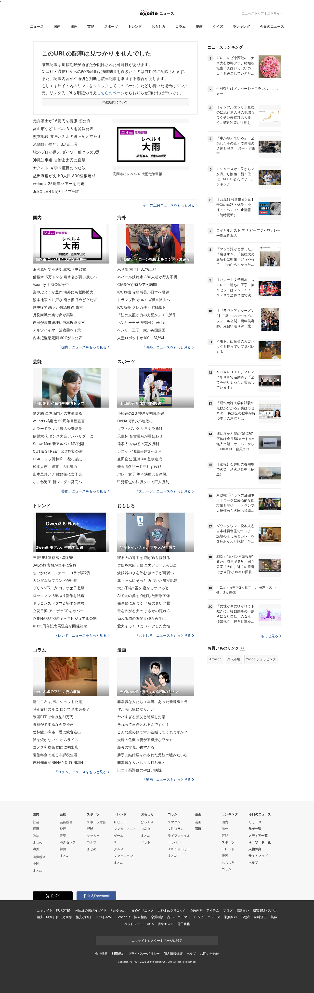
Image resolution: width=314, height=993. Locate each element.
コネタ (145, 829)
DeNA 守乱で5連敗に (135, 421)
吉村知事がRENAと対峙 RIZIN (58, 762)
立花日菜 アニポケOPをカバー (58, 611)
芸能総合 (66, 822)
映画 (63, 829)
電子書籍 (183, 924)
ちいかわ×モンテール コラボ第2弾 (62, 572)
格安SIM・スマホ (265, 910)
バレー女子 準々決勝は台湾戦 (142, 474)
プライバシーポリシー (144, 953)
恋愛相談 (157, 917)
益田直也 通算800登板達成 (139, 459)
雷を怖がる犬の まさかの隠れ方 (143, 611)
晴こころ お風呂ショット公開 (57, 701)
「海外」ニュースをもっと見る (166, 347)
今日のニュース (272, 26)
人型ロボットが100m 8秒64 (140, 337)
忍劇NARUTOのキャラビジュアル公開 (65, 618)
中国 (36, 863)
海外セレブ (68, 842)
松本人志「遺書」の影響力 (55, 466)
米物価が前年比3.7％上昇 (55, 144)
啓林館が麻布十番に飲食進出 (57, 732)
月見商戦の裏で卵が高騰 (53, 315)
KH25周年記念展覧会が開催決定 (60, 626)
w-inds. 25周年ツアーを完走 (58, 183)
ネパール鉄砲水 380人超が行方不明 (147, 277)
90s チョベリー (179, 849)
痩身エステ (165, 924)
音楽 (63, 835)
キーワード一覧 (260, 842)
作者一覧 (255, 829)
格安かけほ (84, 917)
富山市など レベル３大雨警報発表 (63, 128)
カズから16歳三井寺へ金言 (139, 451)
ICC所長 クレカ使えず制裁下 (141, 307)
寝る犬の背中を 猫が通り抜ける (143, 557)
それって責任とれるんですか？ (143, 724)
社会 (36, 822)
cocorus (124, 917)
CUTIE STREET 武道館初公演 (58, 451)
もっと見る (269, 636)
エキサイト (275, 13)
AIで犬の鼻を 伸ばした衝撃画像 (143, 595)
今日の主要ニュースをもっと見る (169, 205)
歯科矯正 (260, 917)
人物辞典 (255, 849)
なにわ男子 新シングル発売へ (57, 481)
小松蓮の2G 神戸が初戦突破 (140, 413)
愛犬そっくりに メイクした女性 (143, 626)
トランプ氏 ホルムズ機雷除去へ (143, 299)
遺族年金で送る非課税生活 (55, 755)
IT (115, 842)
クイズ (218, 26)
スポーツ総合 (96, 822)
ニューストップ (253, 13)
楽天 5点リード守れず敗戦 (139, 466)
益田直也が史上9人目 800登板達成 (64, 175)
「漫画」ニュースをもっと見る (166, 779)
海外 (73, 26)
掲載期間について (115, 102)
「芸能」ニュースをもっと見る (82, 491)
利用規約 (118, 953)
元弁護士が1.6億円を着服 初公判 (62, 120)
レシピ (199, 917)
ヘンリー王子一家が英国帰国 (141, 330)
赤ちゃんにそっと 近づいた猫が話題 (147, 580)
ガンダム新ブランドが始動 (55, 580)
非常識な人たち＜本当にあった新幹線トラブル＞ (155, 701)
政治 (36, 835)
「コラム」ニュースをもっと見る (80, 772)
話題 (198, 829)
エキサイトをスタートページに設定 (157, 940)
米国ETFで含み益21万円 (53, 717)
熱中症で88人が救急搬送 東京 (58, 307)
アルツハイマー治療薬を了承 (57, 330)
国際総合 (39, 857)
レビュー (120, 822)
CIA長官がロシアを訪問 (137, 284)
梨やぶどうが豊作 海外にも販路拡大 (63, 292)
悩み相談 (140, 917)
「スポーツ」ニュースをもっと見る (163, 491)
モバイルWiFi (104, 917)
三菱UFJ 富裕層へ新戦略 (53, 557)
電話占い (242, 910)
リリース (255, 822)
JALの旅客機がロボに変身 (55, 565)
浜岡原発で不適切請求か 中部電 (59, 269)
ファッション (123, 856)
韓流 (63, 849)
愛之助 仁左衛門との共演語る (57, 413)
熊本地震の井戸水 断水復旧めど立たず (65, 299)
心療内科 (196, 910)
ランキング (241, 26)
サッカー (93, 835)
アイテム (212, 910)
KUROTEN (63, 910)
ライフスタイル (179, 835)
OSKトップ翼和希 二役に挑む (57, 459)
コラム (180, 26)
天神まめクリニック (171, 910)
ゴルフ (91, 842)
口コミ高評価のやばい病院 (139, 770)
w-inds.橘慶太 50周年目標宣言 (59, 421)
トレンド (135, 26)
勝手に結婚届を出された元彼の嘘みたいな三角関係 (155, 755)
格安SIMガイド (47, 917)
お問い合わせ (209, 953)
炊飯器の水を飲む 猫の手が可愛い (145, 572)
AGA (150, 924)
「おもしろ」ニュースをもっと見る (163, 635)
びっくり (147, 822)
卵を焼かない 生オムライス (55, 739)
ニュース (37, 26)
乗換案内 (230, 917)
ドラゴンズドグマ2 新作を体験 (58, 603)
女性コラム (176, 829)
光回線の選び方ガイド (91, 910)
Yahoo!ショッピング (261, 659)
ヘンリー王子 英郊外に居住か (142, 322)
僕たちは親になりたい (135, 709)
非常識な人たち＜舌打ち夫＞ (141, 762)
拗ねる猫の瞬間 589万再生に (141, 618)
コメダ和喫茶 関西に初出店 (55, 747)
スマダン (174, 822)
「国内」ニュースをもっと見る (82, 347)
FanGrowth (119, 910)
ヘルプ (253, 862)
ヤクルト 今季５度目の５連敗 (59, 167)
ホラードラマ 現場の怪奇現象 (57, 428)
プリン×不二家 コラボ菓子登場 (59, 588)
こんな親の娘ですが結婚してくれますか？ (152, 732)
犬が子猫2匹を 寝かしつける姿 (143, 588)
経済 (36, 829)
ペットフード (133, 924)
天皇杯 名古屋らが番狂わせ (140, 436)
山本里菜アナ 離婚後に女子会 (57, 474)
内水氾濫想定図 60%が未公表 (57, 337)
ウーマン (184, 917)
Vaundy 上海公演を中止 (53, 284)
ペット (145, 842)
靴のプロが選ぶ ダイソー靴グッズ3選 (66, 152)
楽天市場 (233, 659)
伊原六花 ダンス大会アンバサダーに (63, 436)
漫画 (199, 26)
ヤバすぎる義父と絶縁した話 (141, 717)
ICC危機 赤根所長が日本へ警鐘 (143, 292)
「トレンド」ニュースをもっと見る (78, 635)
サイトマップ (258, 856)
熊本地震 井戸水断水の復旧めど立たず (67, 136)
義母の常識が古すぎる (135, 747)
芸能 (90, 26)
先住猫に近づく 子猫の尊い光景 (143, 603)
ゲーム (118, 835)
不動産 (245, 917)
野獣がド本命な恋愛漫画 (53, 724)
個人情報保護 (173, 953)
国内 (57, 26)
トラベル (174, 842)
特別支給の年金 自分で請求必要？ (61, 709)
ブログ (228, 910)
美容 (274, 917)
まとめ (37, 842)
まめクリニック (142, 910)
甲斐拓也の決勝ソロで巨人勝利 (143, 481)
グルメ (118, 849)
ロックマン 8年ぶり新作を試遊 (58, 595)
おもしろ (158, 26)
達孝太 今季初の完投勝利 (138, 443)
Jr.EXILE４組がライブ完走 (56, 191)
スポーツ (111, 26)
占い (170, 917)
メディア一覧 (258, 835)
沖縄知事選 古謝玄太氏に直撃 (59, 160)
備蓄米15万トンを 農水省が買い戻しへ (65, 277)
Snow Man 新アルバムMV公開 (58, 443)
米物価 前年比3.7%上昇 (137, 269)
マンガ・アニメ (125, 829)
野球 (90, 829)
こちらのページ (111, 92)
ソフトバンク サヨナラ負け (140, 428)
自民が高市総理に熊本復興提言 (59, 322)
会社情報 (101, 953)
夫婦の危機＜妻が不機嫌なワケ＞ (145, 739)
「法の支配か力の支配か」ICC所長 (146, 315)
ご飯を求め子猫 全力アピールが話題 (147, 565)
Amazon (215, 659)
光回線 (67, 917)
